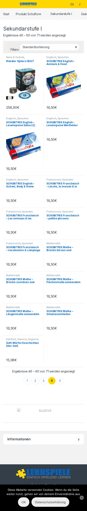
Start (6, 14)
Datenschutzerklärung (50, 502)
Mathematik (53, 243)
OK (24, 502)
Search (72, 4)
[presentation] (83, 414)
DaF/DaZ (11, 339)
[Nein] (82, 498)
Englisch (51, 57)
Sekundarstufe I (61, 14)
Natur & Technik (15, 57)
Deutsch (22, 339)
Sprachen (63, 57)
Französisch (53, 179)
